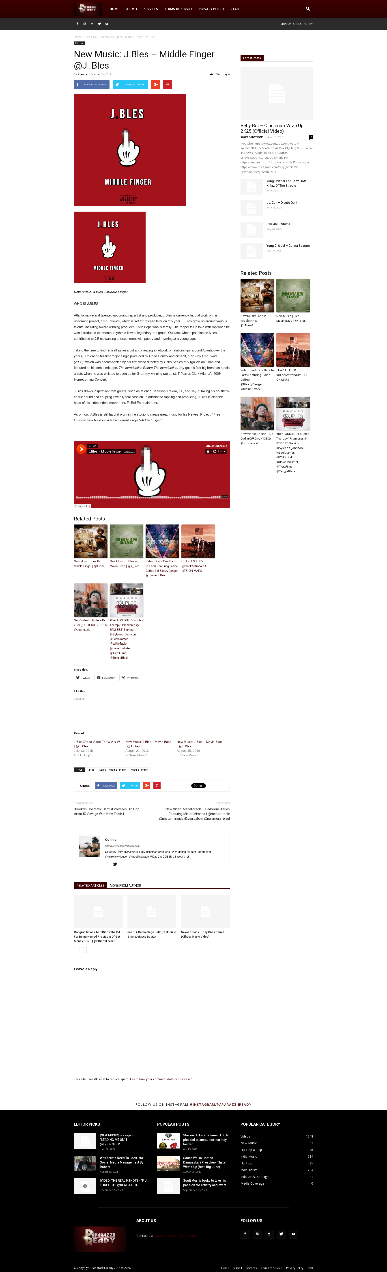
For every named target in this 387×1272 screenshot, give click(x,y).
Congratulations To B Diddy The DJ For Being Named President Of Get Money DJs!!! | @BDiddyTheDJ (97, 936)
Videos (245, 1136)
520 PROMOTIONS (252, 137)
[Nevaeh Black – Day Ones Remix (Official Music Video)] (205, 911)
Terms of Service (178, 9)
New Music (249, 1143)
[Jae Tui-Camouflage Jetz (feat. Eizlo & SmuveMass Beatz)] (151, 911)
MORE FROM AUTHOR (125, 885)
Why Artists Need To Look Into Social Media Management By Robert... (121, 1162)
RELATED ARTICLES (91, 885)
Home (114, 9)
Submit (131, 9)
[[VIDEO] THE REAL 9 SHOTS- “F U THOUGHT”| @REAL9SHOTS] (85, 1186)
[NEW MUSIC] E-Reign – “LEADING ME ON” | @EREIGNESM (117, 1139)
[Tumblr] (92, 24)
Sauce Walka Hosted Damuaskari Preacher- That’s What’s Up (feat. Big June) (204, 1162)
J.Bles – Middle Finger (112, 769)
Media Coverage (252, 1183)
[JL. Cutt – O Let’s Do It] (252, 208)
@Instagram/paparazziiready (220, 1104)
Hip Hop (79, 43)
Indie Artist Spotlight (255, 1176)
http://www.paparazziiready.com (122, 846)
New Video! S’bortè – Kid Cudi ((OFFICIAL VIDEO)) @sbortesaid (91, 625)
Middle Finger (139, 769)
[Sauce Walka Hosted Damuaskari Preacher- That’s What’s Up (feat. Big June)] (168, 1163)
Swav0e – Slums (278, 224)
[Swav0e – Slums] (252, 230)
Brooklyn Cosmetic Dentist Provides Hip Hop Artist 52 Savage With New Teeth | (106, 811)
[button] (307, 9)
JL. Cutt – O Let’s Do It (282, 202)
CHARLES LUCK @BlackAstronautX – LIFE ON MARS (195, 566)
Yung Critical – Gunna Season (288, 245)
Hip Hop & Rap (251, 1150)
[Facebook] (77, 24)
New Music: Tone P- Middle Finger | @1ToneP (90, 564)
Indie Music (249, 1156)
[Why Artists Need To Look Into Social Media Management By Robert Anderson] (85, 1163)
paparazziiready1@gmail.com (175, 1235)
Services (151, 9)
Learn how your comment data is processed (161, 1079)
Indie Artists (249, 1170)
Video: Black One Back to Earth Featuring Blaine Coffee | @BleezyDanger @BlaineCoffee (162, 568)
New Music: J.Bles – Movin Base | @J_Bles (125, 564)
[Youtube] (106, 24)
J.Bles (91, 769)
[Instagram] (84, 24)
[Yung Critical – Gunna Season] (252, 251)
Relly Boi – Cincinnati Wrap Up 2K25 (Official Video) (272, 128)
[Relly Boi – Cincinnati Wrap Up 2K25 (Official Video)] (277, 93)
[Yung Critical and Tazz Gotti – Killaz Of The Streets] (252, 187)
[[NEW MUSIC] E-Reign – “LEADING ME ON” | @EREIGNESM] (85, 1141)
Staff (235, 9)
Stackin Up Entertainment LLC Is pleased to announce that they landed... (206, 1139)
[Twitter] (99, 24)
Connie (82, 74)
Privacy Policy (211, 9)
